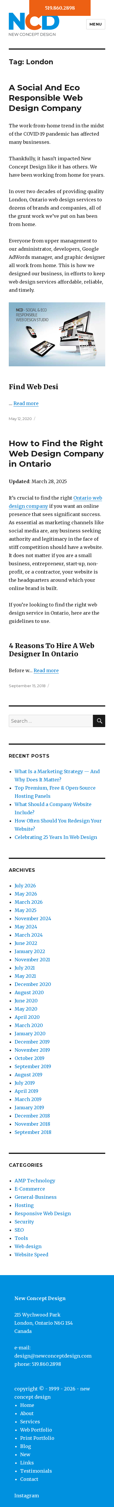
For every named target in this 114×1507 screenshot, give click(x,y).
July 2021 (25, 968)
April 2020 (27, 1017)
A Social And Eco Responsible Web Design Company (46, 97)
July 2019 (25, 1083)
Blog (25, 1446)
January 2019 (29, 1107)
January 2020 (30, 1033)
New (25, 1454)
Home (27, 1405)
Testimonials (36, 1471)
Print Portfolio (37, 1438)
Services (30, 1422)
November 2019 (32, 1050)
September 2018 (33, 1132)
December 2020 (33, 984)
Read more (26, 403)
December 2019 (32, 1042)
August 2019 (28, 1075)
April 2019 (26, 1091)
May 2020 (26, 1009)
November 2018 (32, 1124)
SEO (19, 1230)
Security (24, 1222)
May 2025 (26, 910)
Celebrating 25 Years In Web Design (56, 837)
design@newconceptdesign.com (52, 1356)
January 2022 (30, 951)
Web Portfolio (36, 1430)
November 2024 (33, 918)
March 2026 (29, 902)
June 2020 (26, 1001)
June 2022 (26, 943)
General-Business (36, 1197)
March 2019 (28, 1099)
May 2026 (26, 894)
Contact (29, 1479)
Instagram (26, 1495)
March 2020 (29, 1025)
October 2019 (29, 1058)
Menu (95, 24)
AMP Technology (35, 1181)
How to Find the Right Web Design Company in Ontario (56, 453)
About (27, 1413)
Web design (28, 1246)
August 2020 (29, 992)
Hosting (24, 1205)
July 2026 (25, 886)
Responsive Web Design (43, 1213)
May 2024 (26, 927)
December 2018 (32, 1116)
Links (27, 1463)
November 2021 (32, 959)
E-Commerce (30, 1189)
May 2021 (25, 976)
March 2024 (29, 935)
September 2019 (33, 1066)
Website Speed (31, 1254)
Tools (21, 1238)
